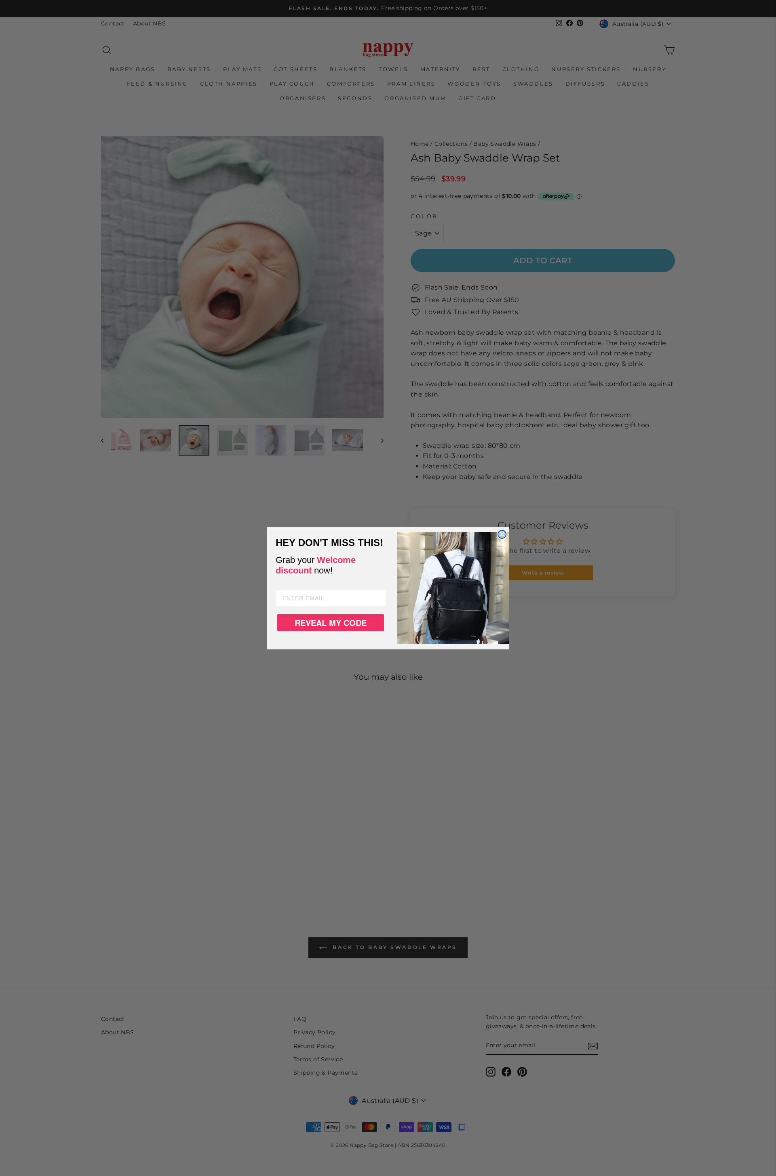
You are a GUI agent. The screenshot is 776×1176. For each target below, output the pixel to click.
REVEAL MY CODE (331, 622)
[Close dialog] (502, 534)
